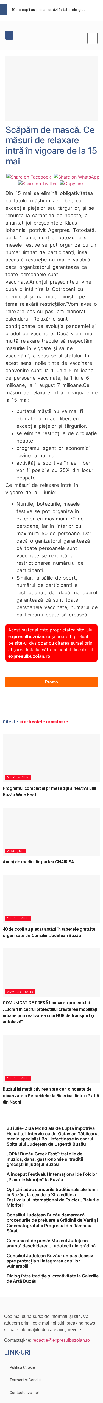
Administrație (20, 992)
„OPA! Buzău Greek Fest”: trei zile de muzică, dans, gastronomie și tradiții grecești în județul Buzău (45, 1159)
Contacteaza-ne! (24, 1392)
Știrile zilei (18, 777)
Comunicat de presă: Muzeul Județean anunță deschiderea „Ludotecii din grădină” (52, 1243)
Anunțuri (16, 851)
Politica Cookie (22, 1367)
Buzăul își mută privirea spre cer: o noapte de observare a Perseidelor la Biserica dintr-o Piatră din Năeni (51, 1096)
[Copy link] (72, 183)
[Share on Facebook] (28, 177)
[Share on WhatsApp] (76, 177)
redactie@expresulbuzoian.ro (61, 1340)
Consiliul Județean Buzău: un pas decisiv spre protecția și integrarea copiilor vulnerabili (50, 1261)
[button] (9, 35)
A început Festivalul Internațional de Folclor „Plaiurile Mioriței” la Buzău (52, 1176)
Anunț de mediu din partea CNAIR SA (38, 861)
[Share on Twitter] (37, 183)
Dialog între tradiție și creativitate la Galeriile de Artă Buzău (53, 1278)
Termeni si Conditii (25, 1380)
